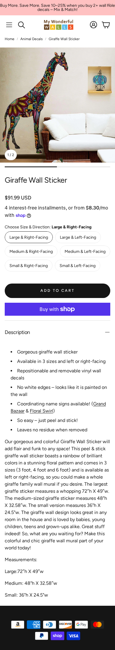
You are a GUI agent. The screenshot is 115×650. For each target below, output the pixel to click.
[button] (9, 24)
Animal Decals (31, 39)
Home (9, 39)
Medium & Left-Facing (85, 251)
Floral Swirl (41, 411)
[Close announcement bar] (109, 4)
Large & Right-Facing (28, 237)
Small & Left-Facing (78, 265)
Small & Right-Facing (28, 265)
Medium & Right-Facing (31, 251)
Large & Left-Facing (78, 237)
